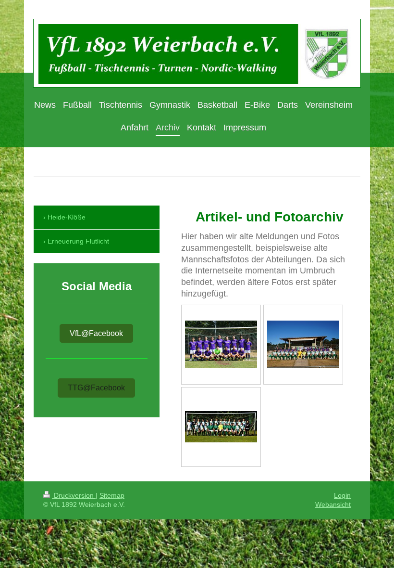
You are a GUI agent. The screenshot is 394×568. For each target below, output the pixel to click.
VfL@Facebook (96, 333)
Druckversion (74, 495)
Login (342, 495)
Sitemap (111, 495)
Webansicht (333, 504)
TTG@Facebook (96, 388)
